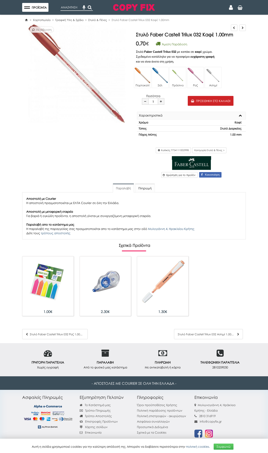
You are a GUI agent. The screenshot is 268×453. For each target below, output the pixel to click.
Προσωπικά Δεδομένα (152, 427)
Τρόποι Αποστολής (98, 416)
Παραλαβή (123, 188)
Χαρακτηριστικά (150, 115)
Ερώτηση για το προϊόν (180, 175)
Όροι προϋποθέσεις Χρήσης (157, 405)
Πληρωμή (145, 188)
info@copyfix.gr (210, 421)
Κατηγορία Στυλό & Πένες (208, 150)
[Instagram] (209, 433)
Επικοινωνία (93, 432)
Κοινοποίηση (211, 174)
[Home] (26, 20)
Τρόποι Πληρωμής (97, 410)
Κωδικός (174, 150)
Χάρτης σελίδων (96, 427)
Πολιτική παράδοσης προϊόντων (159, 410)
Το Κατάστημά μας (97, 405)
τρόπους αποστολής (55, 233)
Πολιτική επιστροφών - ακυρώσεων (161, 416)
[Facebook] (198, 433)
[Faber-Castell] (191, 162)
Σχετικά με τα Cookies (151, 432)
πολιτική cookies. (198, 446)
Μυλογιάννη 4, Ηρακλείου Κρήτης (171, 229)
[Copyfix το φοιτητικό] (134, 7)
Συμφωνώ (224, 446)
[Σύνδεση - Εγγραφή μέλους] (230, 7)
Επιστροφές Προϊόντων (101, 421)
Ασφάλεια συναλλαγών (153, 421)
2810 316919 (207, 416)
